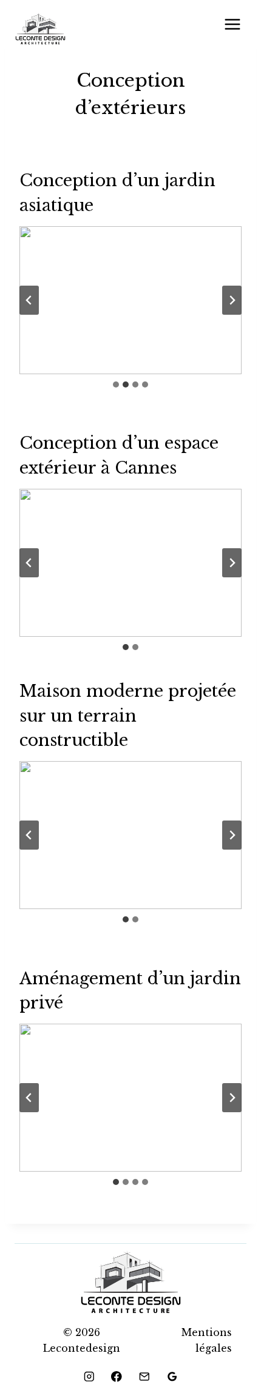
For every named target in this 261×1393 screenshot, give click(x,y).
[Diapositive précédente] (29, 300)
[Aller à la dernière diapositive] (29, 562)
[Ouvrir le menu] (232, 24)
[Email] (144, 1376)
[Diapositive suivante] (232, 300)
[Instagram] (89, 1376)
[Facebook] (116, 1376)
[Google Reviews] (172, 1376)
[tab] (116, 384)
